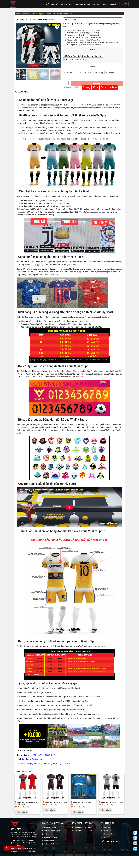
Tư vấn (96, 4)
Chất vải (92, 49)
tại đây (80, 377)
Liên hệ (113, 4)
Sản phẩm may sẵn (82, 4)
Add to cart (97, 83)
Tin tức (105, 4)
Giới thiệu (50, 4)
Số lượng (92, 66)
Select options (22, 812)
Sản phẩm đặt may (63, 4)
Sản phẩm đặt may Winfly (27, 14)
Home (17, 14)
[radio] (71, 55)
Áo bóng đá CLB (40, 14)
